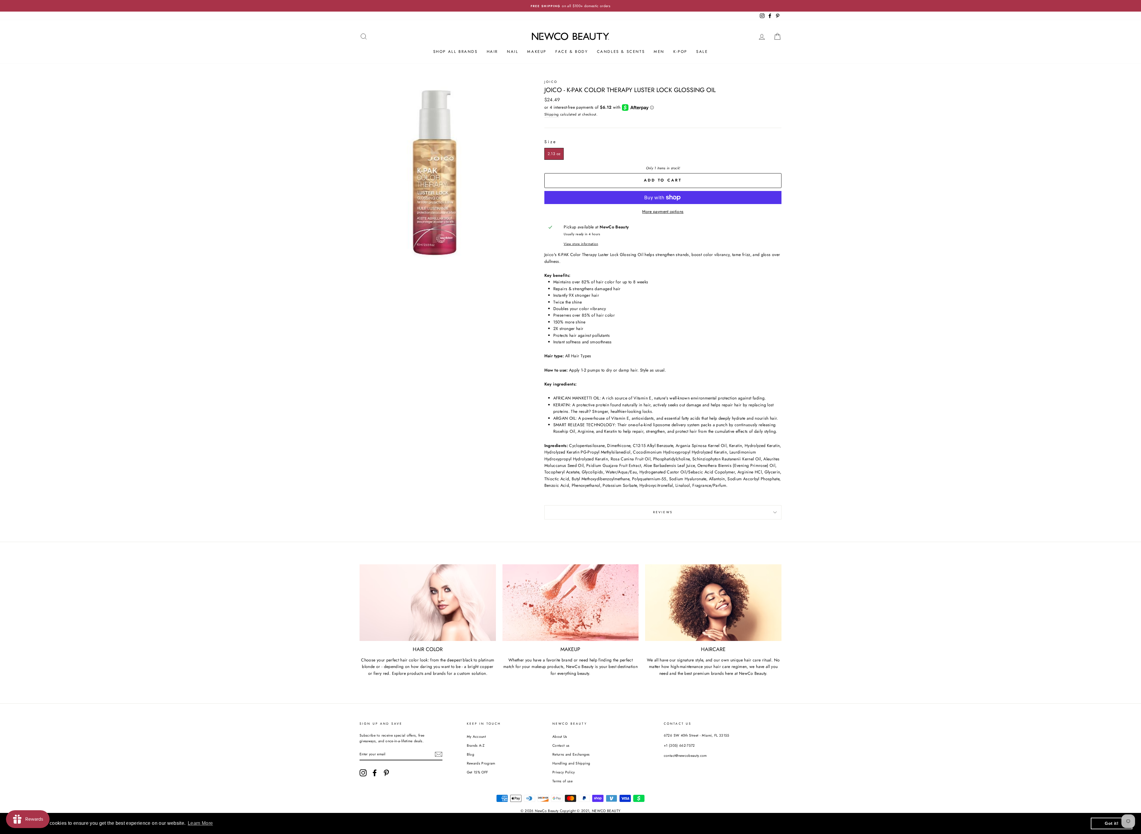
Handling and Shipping (571, 763)
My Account (476, 736)
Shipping (551, 114)
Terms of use (562, 781)
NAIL (512, 51)
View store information (581, 243)
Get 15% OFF (477, 772)
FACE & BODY (571, 51)
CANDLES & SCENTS (621, 51)
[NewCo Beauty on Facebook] (374, 772)
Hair (492, 51)
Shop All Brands (455, 51)
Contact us (561, 745)
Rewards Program (481, 763)
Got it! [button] (1111, 823)
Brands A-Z (476, 745)
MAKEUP (536, 51)
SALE (702, 51)
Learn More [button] (200, 823)
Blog (470, 754)
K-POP (680, 51)
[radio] (554, 154)
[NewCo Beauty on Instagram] (363, 772)
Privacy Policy (563, 772)
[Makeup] (570, 602)
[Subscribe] (438, 754)
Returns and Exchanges (571, 754)
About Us (559, 736)
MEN (659, 51)
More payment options (662, 211)
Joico (551, 82)
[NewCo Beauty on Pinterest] (386, 772)
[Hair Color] (428, 602)
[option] (570, 6)
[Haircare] (713, 602)
